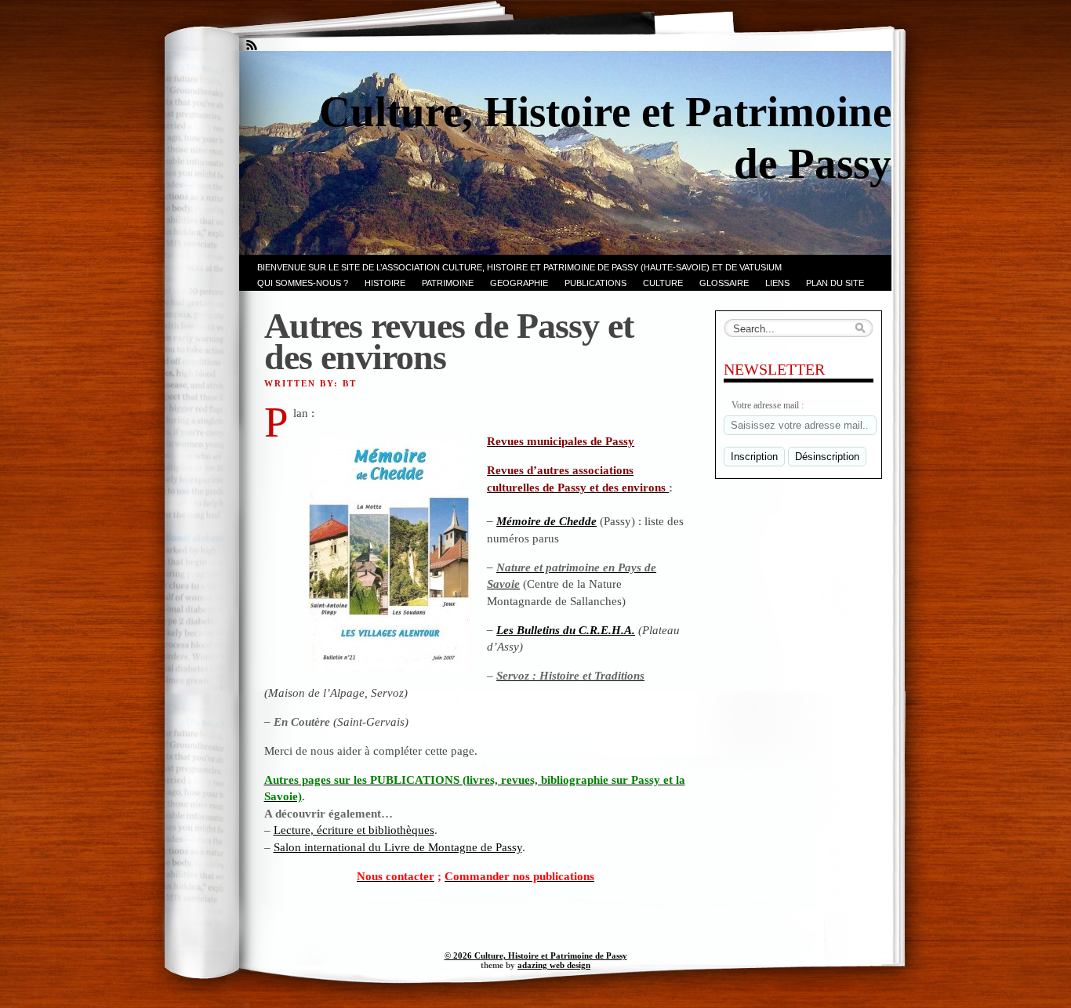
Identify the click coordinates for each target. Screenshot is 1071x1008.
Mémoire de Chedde (546, 521)
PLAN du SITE (835, 283)
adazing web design (553, 965)
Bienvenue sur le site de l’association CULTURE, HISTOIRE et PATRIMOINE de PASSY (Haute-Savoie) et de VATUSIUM (519, 267)
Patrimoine (448, 283)
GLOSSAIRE (724, 283)
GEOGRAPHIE (519, 283)
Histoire (385, 283)
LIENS (777, 283)
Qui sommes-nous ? (302, 283)
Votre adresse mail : (768, 405)
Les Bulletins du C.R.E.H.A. (565, 629)
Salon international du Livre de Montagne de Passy (398, 847)
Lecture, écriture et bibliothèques (354, 829)
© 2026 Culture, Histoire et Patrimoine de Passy (536, 955)
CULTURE (663, 283)
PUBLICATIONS (595, 283)
